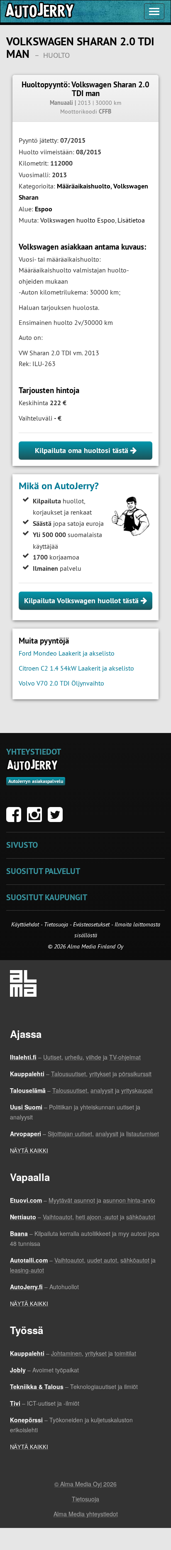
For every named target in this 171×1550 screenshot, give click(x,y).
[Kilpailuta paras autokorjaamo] (39, 11)
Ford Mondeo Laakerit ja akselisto (67, 653)
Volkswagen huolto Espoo (77, 220)
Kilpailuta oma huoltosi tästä (82, 450)
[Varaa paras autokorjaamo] (32, 765)
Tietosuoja (56, 924)
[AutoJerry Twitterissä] (57, 818)
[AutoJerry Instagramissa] (36, 818)
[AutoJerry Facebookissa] (15, 818)
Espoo (43, 209)
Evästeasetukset (91, 924)
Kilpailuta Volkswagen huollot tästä (82, 600)
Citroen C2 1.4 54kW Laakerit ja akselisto (76, 668)
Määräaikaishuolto (83, 186)
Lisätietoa (131, 220)
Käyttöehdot (26, 924)
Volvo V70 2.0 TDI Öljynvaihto (61, 683)
